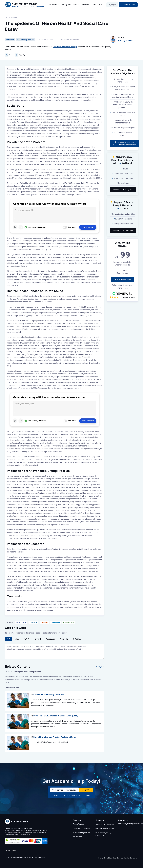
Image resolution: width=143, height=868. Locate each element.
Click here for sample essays (65, 46)
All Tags (99, 666)
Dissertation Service (81, 828)
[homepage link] (6, 17)
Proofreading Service (81, 832)
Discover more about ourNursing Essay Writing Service (124, 143)
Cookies (126, 858)
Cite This (22, 55)
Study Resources (69, 4)
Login (113, 4)
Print (10, 55)
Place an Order (129, 4)
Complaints (133, 858)
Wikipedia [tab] (64, 639)
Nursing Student (125, 40)
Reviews (85, 4)
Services (53, 4)
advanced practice (25, 39)
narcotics (10, 39)
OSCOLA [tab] (77, 639)
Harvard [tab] (37, 639)
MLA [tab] (17, 639)
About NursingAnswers (105, 824)
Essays (14, 17)
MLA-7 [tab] (26, 639)
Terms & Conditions (110, 858)
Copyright (120, 858)
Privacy (100, 858)
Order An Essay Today (122, 279)
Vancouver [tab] (50, 639)
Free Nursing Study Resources (103, 834)
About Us (96, 4)
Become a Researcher (105, 828)
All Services (77, 837)
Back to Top (10, 850)
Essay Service (78, 824)
